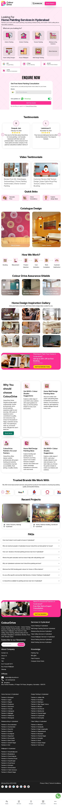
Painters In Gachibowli (37, 709)
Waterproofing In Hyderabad (9, 721)
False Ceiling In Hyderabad (38, 721)
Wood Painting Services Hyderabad (41, 639)
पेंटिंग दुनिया (33, 655)
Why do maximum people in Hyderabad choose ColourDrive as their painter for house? (28, 546)
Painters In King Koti (7, 729)
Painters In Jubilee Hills (37, 697)
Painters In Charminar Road (9, 758)
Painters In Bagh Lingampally (39, 729)
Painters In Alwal (36, 740)
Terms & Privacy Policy (31, 106)
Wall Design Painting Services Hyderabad (43, 628)
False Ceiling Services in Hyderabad (41, 634)
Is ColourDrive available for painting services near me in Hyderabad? (22, 581)
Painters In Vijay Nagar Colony (40, 704)
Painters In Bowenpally (8, 738)
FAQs (3, 658)
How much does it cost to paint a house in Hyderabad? (18, 540)
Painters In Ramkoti (7, 731)
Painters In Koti (5, 745)
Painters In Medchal (37, 724)
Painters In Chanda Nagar (38, 713)
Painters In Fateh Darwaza (9, 770)
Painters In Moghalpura (8, 754)
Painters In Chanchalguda (8, 756)
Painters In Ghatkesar (7, 704)
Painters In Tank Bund (37, 745)
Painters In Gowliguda (7, 733)
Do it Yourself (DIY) (7, 664)
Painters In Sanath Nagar (8, 742)
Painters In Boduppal (7, 697)
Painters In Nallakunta (7, 715)
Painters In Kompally (37, 738)
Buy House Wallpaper (7, 666)
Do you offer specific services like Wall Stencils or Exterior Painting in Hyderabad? (26, 575)
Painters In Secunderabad (8, 724)
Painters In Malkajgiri (7, 713)
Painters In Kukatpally (37, 727)
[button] (13, 92)
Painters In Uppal (6, 699)
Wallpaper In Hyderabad (8, 748)
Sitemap (3, 669)
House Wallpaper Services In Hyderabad (43, 637)
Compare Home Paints (37, 661)
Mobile (13, 89)
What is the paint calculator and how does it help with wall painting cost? (23, 557)
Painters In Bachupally (37, 718)
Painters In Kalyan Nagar (38, 742)
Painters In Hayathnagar (8, 761)
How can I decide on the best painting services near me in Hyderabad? (23, 552)
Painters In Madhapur (37, 702)
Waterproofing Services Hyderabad (41, 631)
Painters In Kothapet (7, 765)
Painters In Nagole (6, 702)
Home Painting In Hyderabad (39, 626)
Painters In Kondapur (37, 699)
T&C (2, 661)
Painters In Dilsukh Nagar (8, 772)
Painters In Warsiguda (7, 718)
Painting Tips (35, 653)
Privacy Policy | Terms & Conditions (50, 783)
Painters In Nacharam (7, 706)
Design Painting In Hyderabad (39, 694)
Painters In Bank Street (8, 740)
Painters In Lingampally (37, 715)
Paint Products (35, 658)
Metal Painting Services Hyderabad (41, 642)
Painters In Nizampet (37, 733)
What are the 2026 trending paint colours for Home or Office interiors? (23, 569)
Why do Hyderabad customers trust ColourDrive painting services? (22, 563)
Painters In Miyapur (36, 706)
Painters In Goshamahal (8, 727)
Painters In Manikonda (37, 711)
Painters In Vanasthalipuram (9, 752)
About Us (4, 655)
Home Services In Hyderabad (9, 694)
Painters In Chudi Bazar (8, 763)
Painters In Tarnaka (7, 709)
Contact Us (4, 653)
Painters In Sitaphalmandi (38, 731)
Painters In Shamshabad (8, 767)
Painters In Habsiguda (7, 711)
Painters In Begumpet (7, 736)
